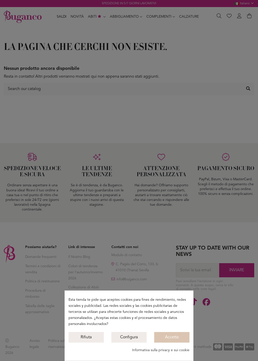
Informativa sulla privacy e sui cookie (160, 350)
